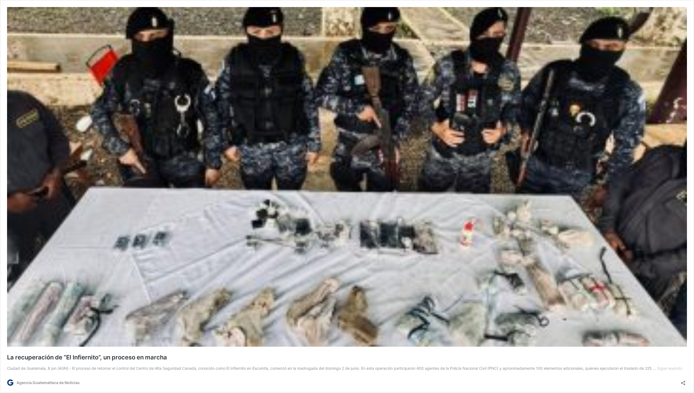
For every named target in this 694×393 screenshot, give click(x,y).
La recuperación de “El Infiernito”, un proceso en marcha (87, 357)
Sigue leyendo (669, 368)
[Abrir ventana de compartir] (683, 381)
